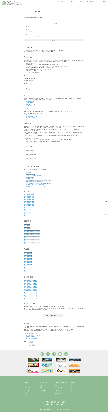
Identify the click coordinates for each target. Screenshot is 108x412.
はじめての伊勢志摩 (45, 4)
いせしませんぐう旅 (103, 4)
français (71, 392)
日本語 (71, 385)
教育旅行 (41, 387)
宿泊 (26, 393)
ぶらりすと (75, 4)
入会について (31, 31)
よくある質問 (57, 392)
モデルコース (27, 387)
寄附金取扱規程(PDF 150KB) (31, 154)
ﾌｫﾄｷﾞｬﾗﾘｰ (93, 4)
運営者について (31, 29)
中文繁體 (71, 388)
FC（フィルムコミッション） (45, 388)
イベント (26, 392)
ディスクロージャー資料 (33, 36)
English (71, 387)
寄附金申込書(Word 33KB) (31, 158)
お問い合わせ (57, 393)
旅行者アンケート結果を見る (52, 315)
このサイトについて (58, 387)
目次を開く (53, 40)
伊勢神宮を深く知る (57, 4)
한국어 (71, 390)
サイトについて (31, 26)
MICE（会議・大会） (43, 385)
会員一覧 (56, 388)
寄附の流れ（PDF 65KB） (31, 150)
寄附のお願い (31, 33)
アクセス (26, 395)
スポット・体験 (27, 388)
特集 (26, 385)
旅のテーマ (67, 4)
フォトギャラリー (43, 390)
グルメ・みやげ (27, 390)
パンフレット (84, 4)
